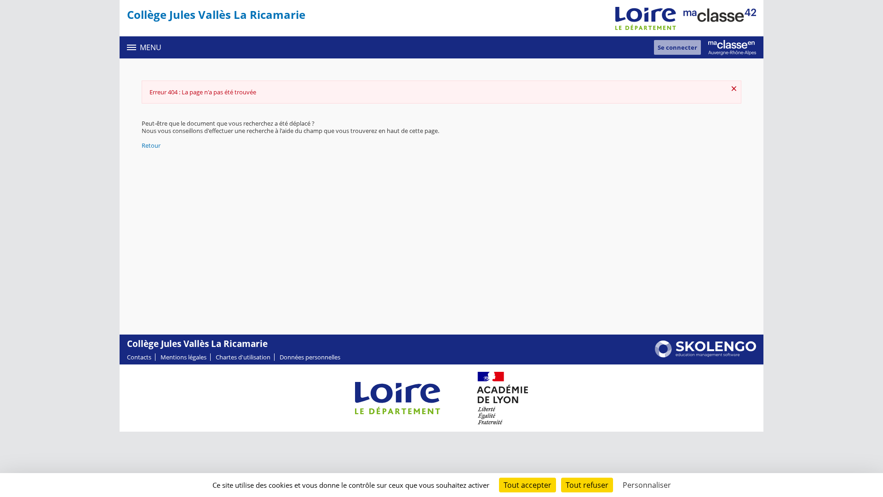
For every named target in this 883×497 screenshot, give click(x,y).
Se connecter (677, 47)
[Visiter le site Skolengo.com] (705, 355)
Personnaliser (647, 485)
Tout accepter (527, 485)
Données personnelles (310, 357)
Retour (151, 145)
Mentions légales (183, 357)
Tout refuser (587, 485)
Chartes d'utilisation (243, 357)
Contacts (139, 357)
